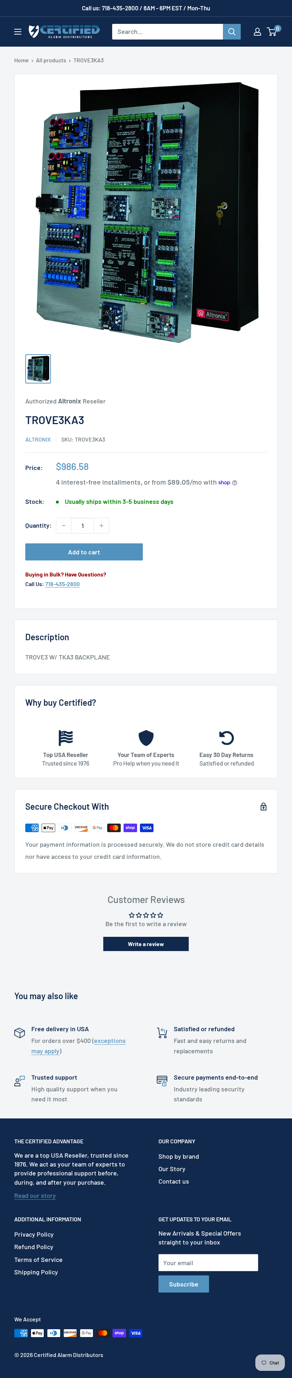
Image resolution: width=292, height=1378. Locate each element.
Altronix (38, 439)
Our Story (172, 1169)
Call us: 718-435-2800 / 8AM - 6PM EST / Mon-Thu (146, 7)
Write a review (146, 943)
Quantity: (38, 525)
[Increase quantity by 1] (101, 525)
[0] (271, 31)
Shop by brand (178, 1156)
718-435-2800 (62, 583)
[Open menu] (17, 32)
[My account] (257, 32)
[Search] (232, 32)
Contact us (173, 1181)
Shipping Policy (36, 1272)
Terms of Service (38, 1259)
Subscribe (183, 1284)
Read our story (35, 1195)
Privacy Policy (34, 1234)
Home (21, 60)
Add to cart (84, 552)
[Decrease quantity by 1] (63, 525)
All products (51, 60)
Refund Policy (33, 1247)
